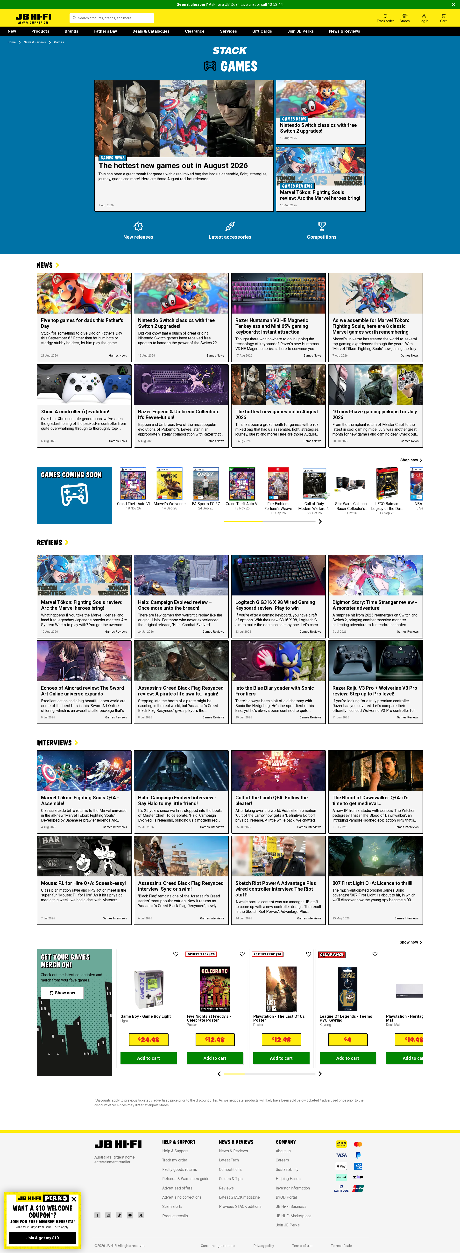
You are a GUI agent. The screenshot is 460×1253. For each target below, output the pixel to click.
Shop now (409, 460)
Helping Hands (288, 1178)
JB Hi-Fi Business (291, 1206)
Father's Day (105, 31)
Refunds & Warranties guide (185, 1178)
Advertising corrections (182, 1197)
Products (40, 31)
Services (228, 31)
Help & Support (175, 1151)
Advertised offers (177, 1188)
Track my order (174, 1160)
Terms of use (302, 1246)
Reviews (226, 1188)
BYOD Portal (286, 1197)
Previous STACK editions (240, 1206)
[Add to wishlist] (175, 954)
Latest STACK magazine (239, 1197)
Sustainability (287, 1169)
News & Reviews (344, 31)
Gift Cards (262, 31)
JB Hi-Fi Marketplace (293, 1216)
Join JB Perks (300, 31)
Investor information (293, 1188)
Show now (409, 942)
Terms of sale (341, 1246)
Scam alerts (172, 1206)
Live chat (248, 4)
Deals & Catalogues (151, 31)
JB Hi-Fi (112, 1246)
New (12, 31)
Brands (71, 31)
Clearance (195, 31)
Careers (282, 1160)
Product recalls (175, 1216)
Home (12, 42)
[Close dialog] (74, 1199)
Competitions (230, 1169)
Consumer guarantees (218, 1246)
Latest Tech (229, 1160)
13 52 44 (275, 4)
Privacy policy (264, 1246)
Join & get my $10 (42, 1238)
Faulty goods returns (179, 1169)
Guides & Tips (231, 1178)
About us (283, 1151)
